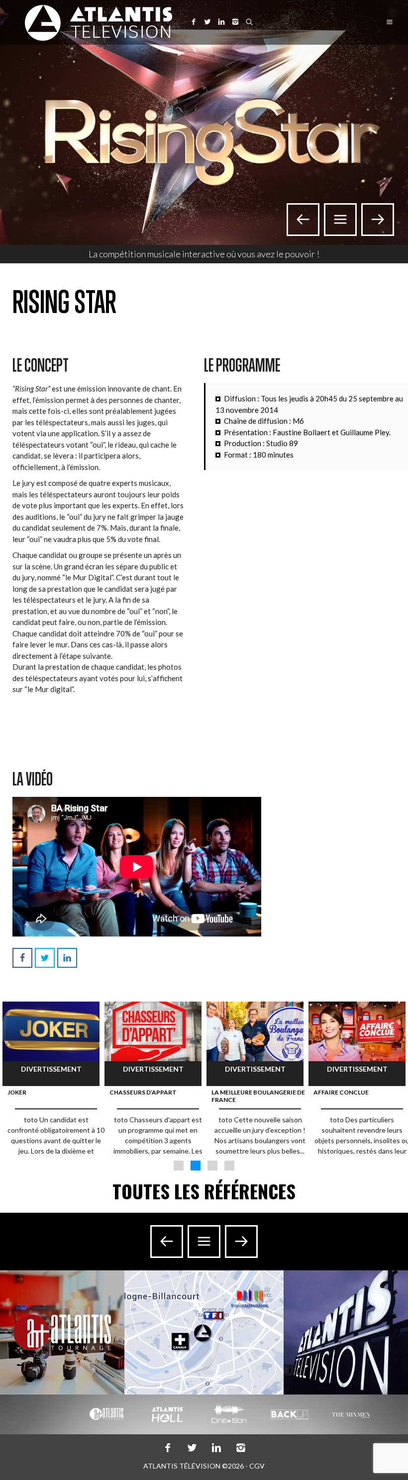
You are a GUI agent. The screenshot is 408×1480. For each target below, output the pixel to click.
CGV (257, 1466)
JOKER (16, 1092)
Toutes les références (204, 1191)
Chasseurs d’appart (143, 1092)
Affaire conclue (341, 1092)
